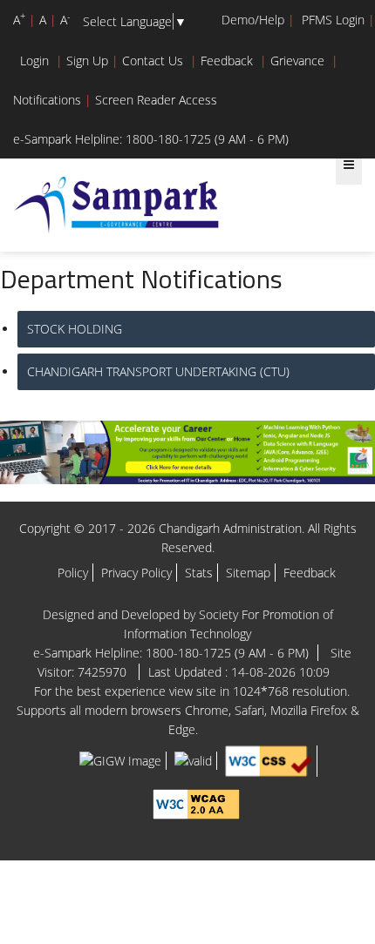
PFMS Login (333, 19)
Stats (199, 572)
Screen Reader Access (156, 99)
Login (34, 60)
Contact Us (152, 60)
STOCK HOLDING (74, 328)
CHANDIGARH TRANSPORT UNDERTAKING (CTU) (158, 371)
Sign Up (87, 60)
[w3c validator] (268, 760)
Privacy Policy (136, 572)
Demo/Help (253, 19)
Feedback (227, 60)
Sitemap (248, 572)
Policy (73, 572)
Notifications (47, 99)
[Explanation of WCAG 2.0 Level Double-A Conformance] (196, 802)
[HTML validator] (193, 760)
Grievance (297, 60)
